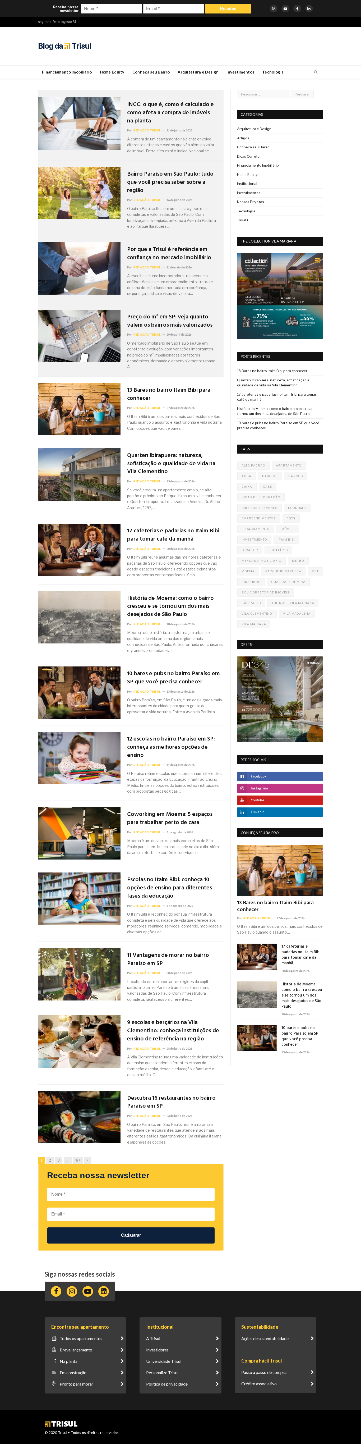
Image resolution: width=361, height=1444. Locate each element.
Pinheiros (251, 582)
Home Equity (112, 72)
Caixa (247, 486)
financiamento (256, 529)
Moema (248, 571)
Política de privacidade (167, 1383)
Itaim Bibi (286, 539)
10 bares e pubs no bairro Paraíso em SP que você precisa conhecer (173, 678)
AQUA (246, 476)
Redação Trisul (147, 130)
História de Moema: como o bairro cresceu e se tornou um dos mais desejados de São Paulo (170, 607)
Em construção (73, 1372)
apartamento (289, 465)
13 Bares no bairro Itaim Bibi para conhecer (168, 394)
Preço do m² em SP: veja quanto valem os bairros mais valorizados (169, 321)
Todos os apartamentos (81, 1338)
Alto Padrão (253, 465)
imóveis (287, 529)
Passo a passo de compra (263, 1372)
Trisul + (242, 220)
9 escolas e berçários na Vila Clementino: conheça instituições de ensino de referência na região (173, 1031)
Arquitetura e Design (198, 72)
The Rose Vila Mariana (293, 603)
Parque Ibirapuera (283, 571)
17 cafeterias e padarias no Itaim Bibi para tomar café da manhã (173, 535)
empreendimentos (259, 518)
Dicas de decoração (261, 497)
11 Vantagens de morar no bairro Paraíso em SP (168, 960)
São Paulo (251, 603)
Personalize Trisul (162, 1372)
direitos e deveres (259, 508)
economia (297, 508)
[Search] (315, 72)
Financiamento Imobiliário (67, 72)
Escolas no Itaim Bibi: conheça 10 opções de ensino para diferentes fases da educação (169, 888)
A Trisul (153, 1338)
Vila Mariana (254, 624)
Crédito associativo (259, 1383)
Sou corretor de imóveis (266, 592)
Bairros (270, 476)
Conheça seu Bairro (151, 72)
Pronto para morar (76, 1383)
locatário (278, 550)
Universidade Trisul (163, 1361)
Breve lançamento (76, 1349)
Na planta (68, 1361)
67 (78, 1160)
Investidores (157, 1349)
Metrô (298, 561)
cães (267, 486)
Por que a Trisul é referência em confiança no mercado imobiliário (169, 254)
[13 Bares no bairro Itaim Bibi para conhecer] (280, 870)
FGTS (291, 518)
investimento (254, 539)
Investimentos (240, 72)
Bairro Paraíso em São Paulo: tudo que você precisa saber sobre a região (170, 182)
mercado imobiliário (261, 561)
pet (315, 571)
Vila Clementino (257, 613)
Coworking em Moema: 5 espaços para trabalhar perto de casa (169, 819)
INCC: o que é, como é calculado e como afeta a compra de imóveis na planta (170, 113)
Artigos (243, 138)
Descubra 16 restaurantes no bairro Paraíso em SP (171, 1102)
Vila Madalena (297, 613)
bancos (295, 476)
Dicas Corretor (249, 156)
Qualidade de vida (288, 582)
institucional (247, 183)
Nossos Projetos (250, 202)
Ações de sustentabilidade (265, 1338)
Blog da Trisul (64, 46)
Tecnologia (273, 72)
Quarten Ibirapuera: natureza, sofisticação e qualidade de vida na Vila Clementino (171, 464)
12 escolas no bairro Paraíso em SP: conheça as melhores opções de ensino (171, 747)
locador (250, 550)
